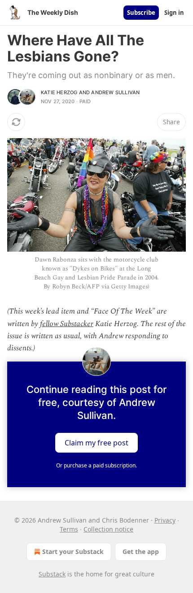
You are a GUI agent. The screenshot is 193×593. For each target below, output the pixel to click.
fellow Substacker (66, 324)
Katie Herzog (59, 92)
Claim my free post (96, 443)
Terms (69, 529)
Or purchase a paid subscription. (96, 465)
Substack (52, 574)
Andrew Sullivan (115, 92)
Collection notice (108, 529)
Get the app (141, 551)
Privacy (164, 520)
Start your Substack (73, 551)
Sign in (174, 13)
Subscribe (141, 13)
